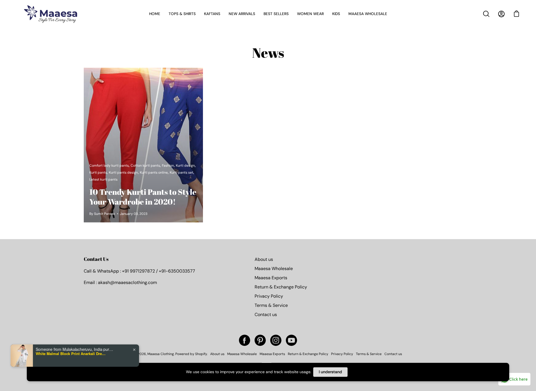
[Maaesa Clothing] (52, 13)
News (268, 52)
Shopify (201, 354)
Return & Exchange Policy (281, 287)
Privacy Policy (269, 296)
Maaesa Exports (271, 278)
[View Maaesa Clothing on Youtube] (291, 340)
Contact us (266, 314)
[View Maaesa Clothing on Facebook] (244, 340)
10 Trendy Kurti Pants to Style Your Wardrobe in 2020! (142, 196)
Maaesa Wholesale (274, 268)
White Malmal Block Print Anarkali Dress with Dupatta (71, 353)
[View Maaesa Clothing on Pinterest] (260, 340)
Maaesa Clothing (160, 354)
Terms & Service (271, 305)
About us (264, 259)
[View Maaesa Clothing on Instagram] (275, 340)
